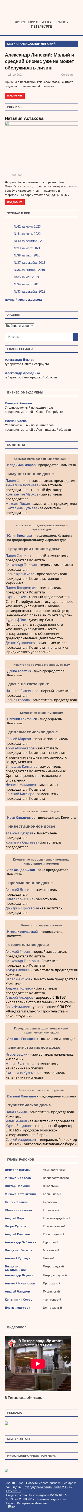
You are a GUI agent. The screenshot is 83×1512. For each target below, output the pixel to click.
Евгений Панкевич (21, 1096)
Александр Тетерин (21, 564)
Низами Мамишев (21, 784)
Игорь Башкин (18, 1054)
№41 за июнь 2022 (27, 233)
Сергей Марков (18, 738)
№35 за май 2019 (26, 277)
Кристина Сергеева (21, 842)
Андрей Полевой (19, 988)
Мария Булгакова (20, 1063)
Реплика (14, 106)
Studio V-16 (60, 1487)
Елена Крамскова (20, 574)
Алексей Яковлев (19, 889)
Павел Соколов (18, 555)
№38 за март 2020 (27, 255)
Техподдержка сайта (37, 1487)
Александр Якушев (19, 1275)
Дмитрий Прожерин (22, 908)
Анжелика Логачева (22, 485)
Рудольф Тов (16, 619)
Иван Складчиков (21, 817)
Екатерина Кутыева (21, 508)
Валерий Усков (18, 979)
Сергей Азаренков (21, 1139)
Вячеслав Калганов (21, 766)
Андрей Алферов (19, 997)
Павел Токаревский (21, 587)
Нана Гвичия (16, 1112)
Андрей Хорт (14, 1218)
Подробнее (14, 95)
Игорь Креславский (23, 931)
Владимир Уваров (21, 465)
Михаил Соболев (18, 1177)
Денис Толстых (19, 671)
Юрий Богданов (19, 1125)
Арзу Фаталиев (18, 1006)
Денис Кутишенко (20, 642)
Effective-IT (13, 1491)
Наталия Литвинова (22, 690)
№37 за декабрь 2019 (29, 262)
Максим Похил (18, 503)
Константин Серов (19, 1299)
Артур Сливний (18, 970)
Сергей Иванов (16, 1202)
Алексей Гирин (18, 951)
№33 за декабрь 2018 (29, 291)
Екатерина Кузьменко (24, 1072)
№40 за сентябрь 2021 (30, 241)
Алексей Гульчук (17, 1258)
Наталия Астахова (24, 118)
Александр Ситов (21, 870)
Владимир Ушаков (19, 1250)
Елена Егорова (18, 700)
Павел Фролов (18, 480)
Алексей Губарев (20, 833)
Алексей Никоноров (20, 1283)
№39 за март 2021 (27, 248)
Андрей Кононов (17, 1234)
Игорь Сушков (16, 1226)
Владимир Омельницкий (15, 1268)
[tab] (41, 473)
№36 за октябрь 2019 (29, 270)
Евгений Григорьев (22, 719)
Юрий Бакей (16, 597)
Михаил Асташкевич (20, 1194)
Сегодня (67, 74)
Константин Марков (22, 494)
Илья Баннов (16, 1121)
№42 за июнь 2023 (27, 226)
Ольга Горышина (19, 899)
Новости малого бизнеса (41, 18)
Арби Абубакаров (20, 748)
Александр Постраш (22, 960)
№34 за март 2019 (27, 284)
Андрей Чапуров (17, 1291)
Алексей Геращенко (22, 1039)
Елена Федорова (17, 1307)
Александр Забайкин (20, 1242)
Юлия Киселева (19, 535)
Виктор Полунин (17, 1186)
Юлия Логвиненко (18, 1210)
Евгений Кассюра (20, 793)
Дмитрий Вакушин (18, 1169)
